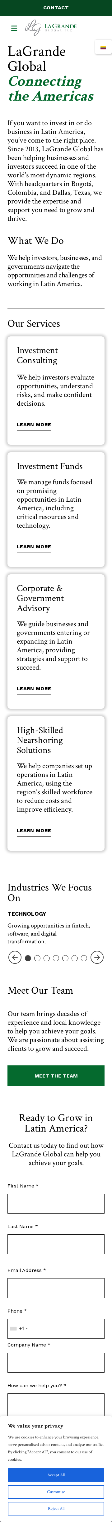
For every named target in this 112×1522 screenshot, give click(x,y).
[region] (56, 1469)
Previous (14, 964)
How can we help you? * (36, 1385)
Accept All (56, 1475)
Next (97, 964)
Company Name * (28, 1345)
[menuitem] (103, 47)
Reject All (56, 1508)
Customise (56, 1492)
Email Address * (26, 1270)
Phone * (17, 1311)
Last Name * (22, 1226)
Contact (56, 8)
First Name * (23, 1186)
